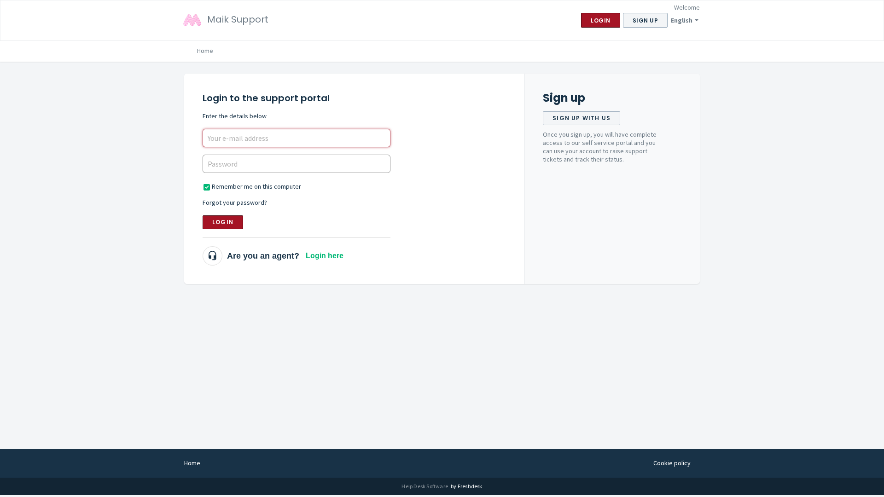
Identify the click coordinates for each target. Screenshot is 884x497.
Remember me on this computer (256, 186)
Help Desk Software (425, 486)
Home (205, 50)
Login (222, 222)
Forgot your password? (235, 202)
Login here (324, 256)
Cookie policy (672, 463)
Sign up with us (581, 118)
